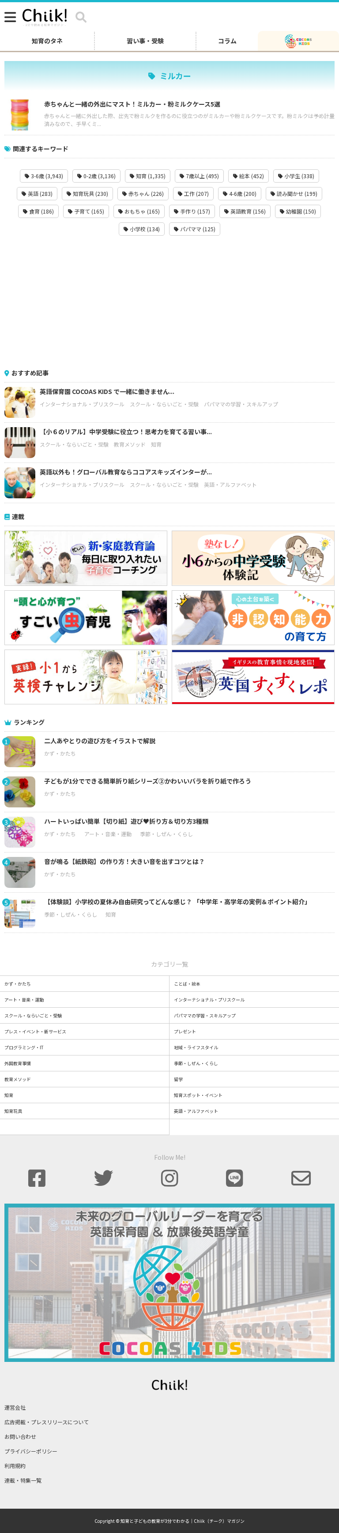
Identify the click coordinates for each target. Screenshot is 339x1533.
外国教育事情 (17, 1063)
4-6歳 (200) (242, 193)
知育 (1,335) (150, 176)
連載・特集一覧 (22, 1480)
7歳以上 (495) (202, 176)
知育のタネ (47, 40)
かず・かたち (60, 753)
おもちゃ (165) (141, 211)
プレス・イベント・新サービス (35, 1031)
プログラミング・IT (24, 1047)
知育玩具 (13, 1111)
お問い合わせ (20, 1436)
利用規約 (15, 1465)
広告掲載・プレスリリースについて (46, 1422)
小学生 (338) (298, 176)
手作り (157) (194, 211)
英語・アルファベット (230, 484)
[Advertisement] (169, 302)
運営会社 (15, 1407)
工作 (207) (196, 193)
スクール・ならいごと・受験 (164, 404)
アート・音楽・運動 (108, 833)
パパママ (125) (197, 229)
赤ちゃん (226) (145, 193)
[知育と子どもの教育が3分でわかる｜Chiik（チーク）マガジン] (45, 16)
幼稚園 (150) (300, 211)
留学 (178, 1079)
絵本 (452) (251, 176)
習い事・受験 (145, 40)
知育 (156, 444)
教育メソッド (130, 444)
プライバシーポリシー (30, 1451)
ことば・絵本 (187, 983)
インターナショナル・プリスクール (82, 404)
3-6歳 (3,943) (46, 176)
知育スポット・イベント (198, 1095)
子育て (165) (88, 211)
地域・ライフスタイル (196, 1047)
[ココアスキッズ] (298, 40)
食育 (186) (41, 211)
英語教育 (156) (247, 211)
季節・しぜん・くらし (166, 833)
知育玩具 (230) (90, 193)
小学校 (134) (144, 229)
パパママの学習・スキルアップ (241, 404)
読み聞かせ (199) (296, 193)
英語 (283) (39, 193)
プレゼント (185, 1031)
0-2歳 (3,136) (99, 176)
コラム (227, 40)
